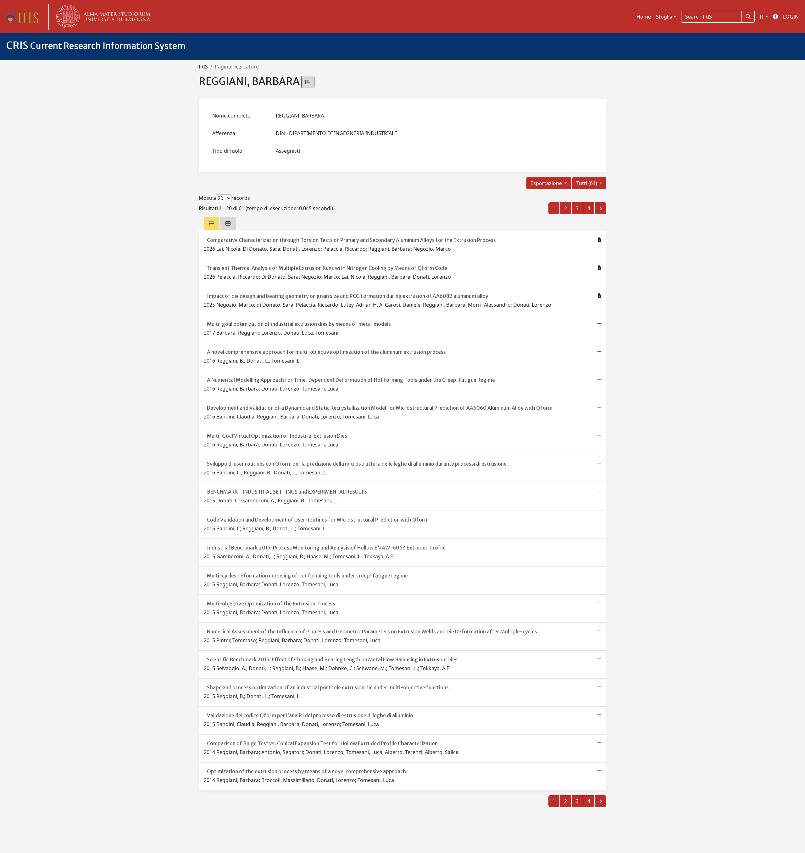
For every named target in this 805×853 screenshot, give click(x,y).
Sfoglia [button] (664, 16)
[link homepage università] (101, 17)
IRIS (203, 66)
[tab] (211, 223)
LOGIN (791, 16)
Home (643, 16)
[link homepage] (23, 17)
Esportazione (546, 183)
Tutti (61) (587, 183)
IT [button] (762, 16)
